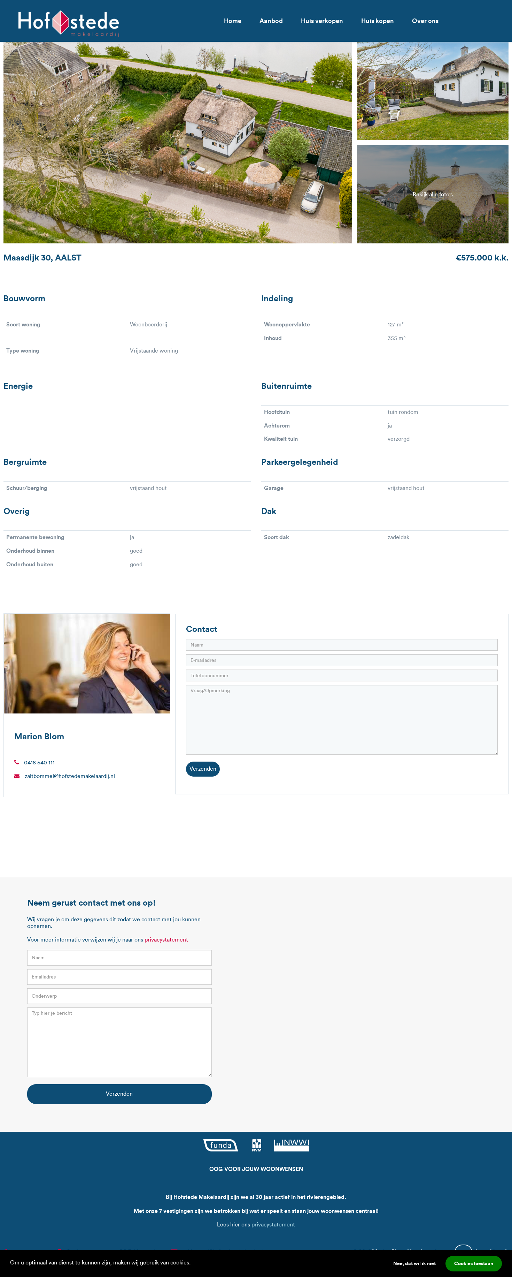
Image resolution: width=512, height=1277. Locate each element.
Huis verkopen (322, 21)
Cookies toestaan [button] (473, 1263)
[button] (193, 1263)
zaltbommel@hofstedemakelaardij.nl (70, 776)
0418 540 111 (39, 762)
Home (232, 21)
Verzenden (202, 768)
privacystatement (166, 939)
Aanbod (271, 21)
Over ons (425, 21)
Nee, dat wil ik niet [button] (414, 1263)
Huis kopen (377, 21)
